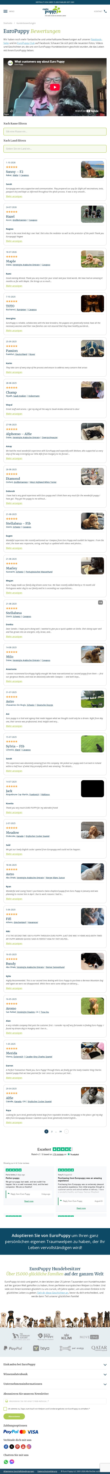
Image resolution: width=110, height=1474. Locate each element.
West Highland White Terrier (43, 482)
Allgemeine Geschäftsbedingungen (18, 1471)
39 (60, 1131)
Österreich (18, 1056)
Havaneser (33, 922)
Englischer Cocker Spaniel (37, 836)
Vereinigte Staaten (26, 1012)
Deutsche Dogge (45, 705)
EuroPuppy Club (26, 43)
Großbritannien (20, 220)
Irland (17, 749)
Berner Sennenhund (55, 967)
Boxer (32, 354)
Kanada (19, 836)
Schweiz (16, 527)
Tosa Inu (45, 1012)
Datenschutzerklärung (47, 1471)
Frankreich (34, 794)
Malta (15, 175)
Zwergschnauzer (50, 437)
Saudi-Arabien (19, 396)
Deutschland (21, 354)
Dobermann (34, 396)
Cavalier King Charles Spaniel (38, 1056)
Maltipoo (45, 794)
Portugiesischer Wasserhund (39, 571)
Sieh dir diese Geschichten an (52, 1292)
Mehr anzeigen (14, 196)
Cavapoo (24, 175)
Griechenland (20, 922)
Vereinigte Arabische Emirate (26, 264)
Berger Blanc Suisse (55, 877)
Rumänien (21, 309)
